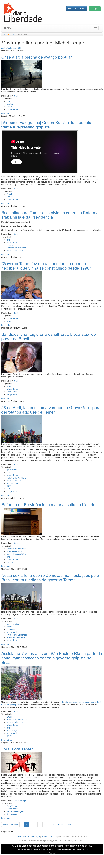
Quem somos (23, 836)
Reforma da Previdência (17, 247)
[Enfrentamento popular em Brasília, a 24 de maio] (21, 73)
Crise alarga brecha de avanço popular (36, 57)
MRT (9, 472)
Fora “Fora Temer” (17, 749)
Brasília (10, 194)
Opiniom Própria (20, 800)
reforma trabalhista (15, 250)
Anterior (14, 824)
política (10, 103)
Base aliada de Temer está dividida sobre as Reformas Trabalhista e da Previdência (51, 215)
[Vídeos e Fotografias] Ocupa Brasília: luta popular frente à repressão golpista (47, 124)
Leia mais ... (6, 113)
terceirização (12, 483)
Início (7, 28)
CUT (9, 486)
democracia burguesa (16, 811)
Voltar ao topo (96, 849)
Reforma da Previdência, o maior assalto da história (48, 504)
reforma (10, 245)
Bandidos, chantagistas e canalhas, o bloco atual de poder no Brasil (48, 336)
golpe (9, 239)
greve (9, 735)
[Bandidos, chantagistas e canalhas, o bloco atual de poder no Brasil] (21, 357)
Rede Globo (12, 391)
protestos (11, 629)
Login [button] (94, 8)
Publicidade (47, 836)
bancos (10, 562)
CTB (9, 488)
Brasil (16, 95)
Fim (69, 824)
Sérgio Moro (12, 394)
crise (9, 101)
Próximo (61, 824)
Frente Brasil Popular (16, 637)
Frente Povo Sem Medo (17, 634)
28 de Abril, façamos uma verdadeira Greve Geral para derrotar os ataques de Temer (51, 409)
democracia (12, 814)
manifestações (13, 624)
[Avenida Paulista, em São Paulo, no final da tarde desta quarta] (21, 682)
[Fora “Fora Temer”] (21, 762)
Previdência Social (14, 551)
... (40, 824)
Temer (9, 106)
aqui (86, 849)
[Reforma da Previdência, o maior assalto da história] (21, 521)
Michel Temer (12, 109)
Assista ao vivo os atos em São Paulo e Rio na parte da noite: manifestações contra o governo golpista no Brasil (51, 657)
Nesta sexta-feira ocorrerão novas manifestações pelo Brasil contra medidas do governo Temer (50, 577)
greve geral (12, 469)
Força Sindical (13, 491)
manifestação (12, 730)
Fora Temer (12, 806)
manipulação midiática (16, 554)
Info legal (35, 836)
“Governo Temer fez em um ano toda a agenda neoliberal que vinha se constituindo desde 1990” (46, 266)
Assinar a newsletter (76, 8)
